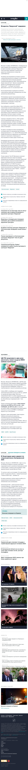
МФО (3, 432)
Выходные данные (4, 764)
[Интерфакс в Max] (10, 756)
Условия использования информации (8, 763)
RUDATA (2, 752)
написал (9, 279)
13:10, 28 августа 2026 (5, 453)
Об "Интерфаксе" (9, 715)
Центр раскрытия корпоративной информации (9, 753)
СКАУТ (2, 744)
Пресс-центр (15, 715)
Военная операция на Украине (16, 255)
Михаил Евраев (5, 296)
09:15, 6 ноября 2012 (5, 23)
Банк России (12, 432)
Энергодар (4, 520)
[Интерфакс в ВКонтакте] (6, 756)
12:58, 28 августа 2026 (5, 355)
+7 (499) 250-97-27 (15, 735)
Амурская (12, 189)
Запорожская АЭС (18, 517)
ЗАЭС (11, 517)
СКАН (2, 751)
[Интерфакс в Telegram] (4, 756)
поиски (17, 189)
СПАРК (2, 741)
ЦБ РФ (6, 432)
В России (3, 22)
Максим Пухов (5, 517)
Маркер (2, 745)
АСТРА (2, 746)
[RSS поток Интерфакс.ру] (8, 756)
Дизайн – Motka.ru (4, 766)
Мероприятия (11, 716)
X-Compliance (3, 743)
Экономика (4, 354)
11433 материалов (5, 708)
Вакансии (21, 715)
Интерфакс (14, 19)
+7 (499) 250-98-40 (6, 735)
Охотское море (5, 189)
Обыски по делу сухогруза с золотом (12, 39)
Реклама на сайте (4, 716)
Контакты (3, 715)
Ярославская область (15, 296)
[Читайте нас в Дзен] (2, 756)
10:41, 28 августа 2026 (5, 256)
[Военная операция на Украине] (14, 704)
